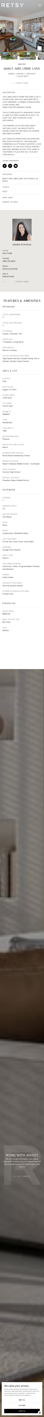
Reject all (22, 1400)
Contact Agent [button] (22, 83)
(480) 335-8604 (9, 261)
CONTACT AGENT (22, 282)
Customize (22, 1405)
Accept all (22, 1411)
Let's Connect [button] (23, 1176)
